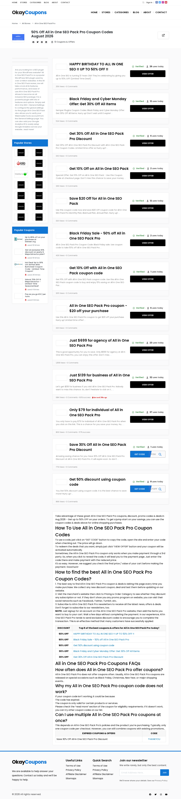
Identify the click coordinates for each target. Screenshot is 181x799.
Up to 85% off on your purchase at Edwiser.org (35, 239)
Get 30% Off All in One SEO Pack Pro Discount (96, 136)
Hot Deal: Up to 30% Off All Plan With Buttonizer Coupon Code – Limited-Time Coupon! (34, 266)
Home (15, 23)
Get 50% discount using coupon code (97, 482)
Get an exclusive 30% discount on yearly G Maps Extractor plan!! (35, 252)
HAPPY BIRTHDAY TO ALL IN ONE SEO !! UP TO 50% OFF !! (96, 67)
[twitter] (160, 2)
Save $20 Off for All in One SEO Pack (95, 201)
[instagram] (163, 2)
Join (165, 772)
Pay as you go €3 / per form (35, 295)
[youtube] (166, 2)
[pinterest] (42, 42)
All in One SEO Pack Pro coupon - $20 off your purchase (98, 308)
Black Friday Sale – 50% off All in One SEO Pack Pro (101, 639)
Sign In (149, 2)
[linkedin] (46, 42)
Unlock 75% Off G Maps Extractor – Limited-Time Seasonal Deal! (33, 282)
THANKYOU (154, 739)
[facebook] (157, 2)
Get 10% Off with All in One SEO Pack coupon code (95, 270)
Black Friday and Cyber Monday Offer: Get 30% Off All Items (97, 101)
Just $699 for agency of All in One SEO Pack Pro (99, 343)
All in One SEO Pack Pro (45, 23)
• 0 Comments (71, 86)
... (92, 78)
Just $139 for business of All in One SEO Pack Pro (99, 378)
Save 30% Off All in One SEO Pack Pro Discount (97, 447)
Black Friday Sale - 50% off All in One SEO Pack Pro (97, 236)
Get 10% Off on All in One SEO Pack (99, 168)
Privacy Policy (161, 780)
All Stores (26, 23)
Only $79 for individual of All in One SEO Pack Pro (96, 412)
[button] (143, 2)
